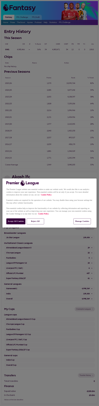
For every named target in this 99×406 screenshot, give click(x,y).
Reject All (35, 221)
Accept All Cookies (16, 221)
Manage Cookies (82, 221)
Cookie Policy (46, 195)
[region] (49, 203)
